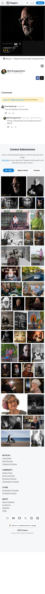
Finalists (36, 170)
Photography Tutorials (10, 490)
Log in (5, 99)
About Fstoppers (8, 502)
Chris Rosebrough (11, 106)
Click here (5, 160)
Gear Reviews (7, 461)
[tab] (8, 170)
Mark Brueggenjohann (16, 71)
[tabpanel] (22, 312)
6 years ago (20, 106)
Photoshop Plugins (9, 493)
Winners (7, 59)
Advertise (5, 508)
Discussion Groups (9, 478)
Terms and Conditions (27, 533)
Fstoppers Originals (9, 464)
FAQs (4, 511)
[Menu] (2, 3)
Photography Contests (10, 481)
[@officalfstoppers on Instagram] (7, 518)
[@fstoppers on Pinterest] (31, 518)
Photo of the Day (8, 476)
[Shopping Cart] (27, 3)
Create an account (17, 99)
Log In (32, 3)
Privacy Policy (15, 533)
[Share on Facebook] (38, 78)
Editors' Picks (7, 473)
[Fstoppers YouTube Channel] (13, 518)
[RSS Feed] (37, 518)
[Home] (12, 3)
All (8, 170)
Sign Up (40, 3)
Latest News (7, 458)
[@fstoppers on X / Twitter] (25, 518)
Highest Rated (22, 170)
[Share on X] (42, 78)
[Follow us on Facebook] (19, 518)
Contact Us (6, 505)
